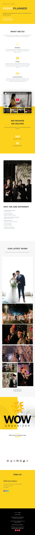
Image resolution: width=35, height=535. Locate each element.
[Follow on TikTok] (19, 530)
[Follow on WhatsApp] (8, 491)
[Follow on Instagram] (4, 491)
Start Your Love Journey (17, 524)
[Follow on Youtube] (17, 530)
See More (17, 390)
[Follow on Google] (6, 491)
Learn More (7, 19)
